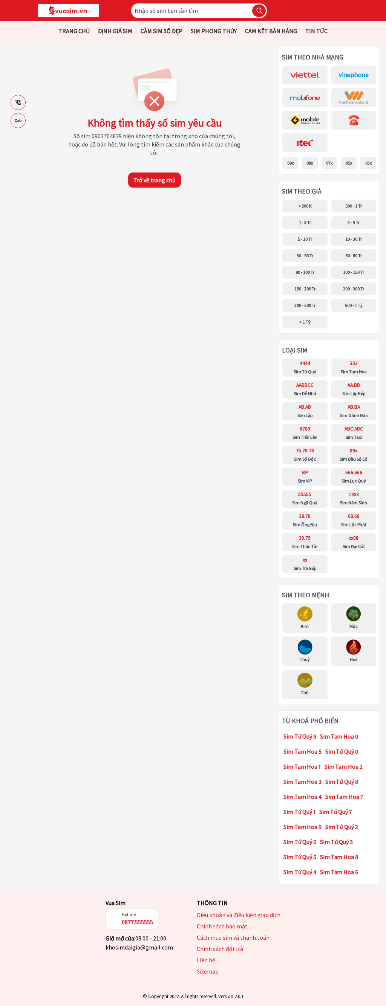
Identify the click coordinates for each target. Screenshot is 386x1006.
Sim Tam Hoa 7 (344, 796)
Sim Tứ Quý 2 (341, 826)
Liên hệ (206, 960)
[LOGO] (68, 10)
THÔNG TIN (212, 903)
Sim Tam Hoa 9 (302, 826)
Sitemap (208, 971)
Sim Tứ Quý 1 (299, 811)
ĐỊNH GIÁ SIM (115, 31)
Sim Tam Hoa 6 (339, 872)
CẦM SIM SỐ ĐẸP (161, 31)
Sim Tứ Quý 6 (299, 842)
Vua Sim (116, 903)
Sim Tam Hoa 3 (302, 781)
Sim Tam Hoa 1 (302, 766)
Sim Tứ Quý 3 (336, 842)
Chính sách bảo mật (222, 926)
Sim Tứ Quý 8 (341, 781)
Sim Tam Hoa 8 (339, 857)
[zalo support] (18, 120)
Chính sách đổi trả (220, 949)
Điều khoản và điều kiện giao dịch (238, 915)
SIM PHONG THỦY (214, 31)
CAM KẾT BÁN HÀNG (271, 31)
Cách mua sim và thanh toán (233, 937)
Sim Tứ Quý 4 (299, 872)
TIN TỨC (316, 31)
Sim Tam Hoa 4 (302, 796)
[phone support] (18, 102)
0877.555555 (137, 922)
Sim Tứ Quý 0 (341, 751)
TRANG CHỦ (74, 31)
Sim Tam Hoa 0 (339, 736)
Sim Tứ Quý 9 (299, 736)
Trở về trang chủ (154, 180)
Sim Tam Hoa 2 (344, 766)
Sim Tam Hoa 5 (302, 751)
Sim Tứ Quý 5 (299, 857)
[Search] (259, 11)
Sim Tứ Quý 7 (335, 811)
